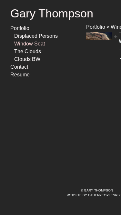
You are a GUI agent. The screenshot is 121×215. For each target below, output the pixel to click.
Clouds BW (27, 59)
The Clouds (27, 51)
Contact (19, 67)
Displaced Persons (36, 36)
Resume (20, 74)
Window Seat (29, 43)
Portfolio (19, 28)
